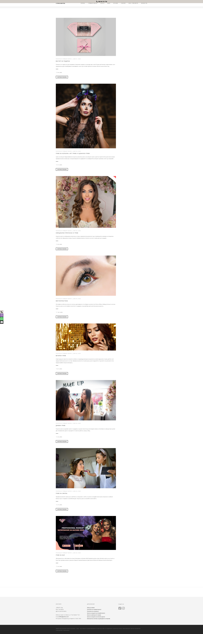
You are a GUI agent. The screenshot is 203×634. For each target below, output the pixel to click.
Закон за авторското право (94, 615)
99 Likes (60, 244)
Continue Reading (62, 77)
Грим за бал (60, 555)
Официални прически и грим (67, 233)
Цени (108, 3)
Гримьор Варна (67, 58)
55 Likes (60, 566)
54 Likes (60, 436)
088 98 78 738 (102, 1)
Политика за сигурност (93, 611)
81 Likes (60, 368)
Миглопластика (62, 301)
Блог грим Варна (133, 3)
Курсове (115, 3)
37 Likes (60, 504)
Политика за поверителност (94, 609)
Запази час (144, 3)
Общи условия (91, 607)
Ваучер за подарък (63, 61)
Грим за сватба (61, 493)
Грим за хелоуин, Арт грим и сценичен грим (73, 153)
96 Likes (60, 72)
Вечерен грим (61, 355)
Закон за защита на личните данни (96, 616)
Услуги (102, 3)
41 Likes (60, 164)
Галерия (123, 3)
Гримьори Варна (92, 3)
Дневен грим (60, 425)
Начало (83, 3)
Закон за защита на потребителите (96, 613)
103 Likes (60, 312)
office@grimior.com (64, 616)
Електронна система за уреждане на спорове (98, 618)
